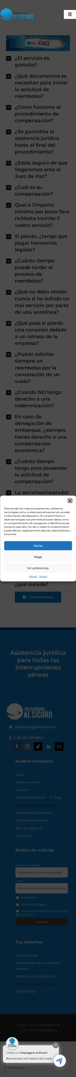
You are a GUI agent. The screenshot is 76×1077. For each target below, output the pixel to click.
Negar (38, 557)
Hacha (38, 545)
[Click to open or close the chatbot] (60, 1061)
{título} (33, 576)
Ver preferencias (38, 568)
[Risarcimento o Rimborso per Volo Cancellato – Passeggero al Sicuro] (17, 9)
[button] (70, 501)
